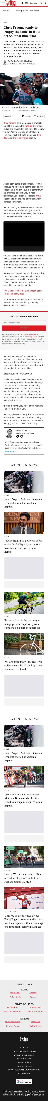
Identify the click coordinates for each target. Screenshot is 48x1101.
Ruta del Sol (30, 126)
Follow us (28, 116)
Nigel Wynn (29, 61)
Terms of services (30, 334)
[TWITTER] (18, 436)
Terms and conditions (24, 1055)
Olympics (33, 997)
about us (24, 1048)
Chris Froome (9, 123)
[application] (24, 234)
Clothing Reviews (35, 1026)
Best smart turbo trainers (12, 1011)
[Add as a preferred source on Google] (24, 1081)
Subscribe (33, 3)
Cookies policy (24, 1062)
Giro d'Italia (33, 993)
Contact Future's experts (24, 1051)
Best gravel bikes (35, 1007)
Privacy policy (24, 1059)
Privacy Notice (32, 337)
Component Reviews (13, 1026)
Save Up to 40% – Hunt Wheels (27, 11)
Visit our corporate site (33, 1092)
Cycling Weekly (17, 61)
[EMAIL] (22, 436)
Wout (38, 196)
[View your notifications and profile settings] (22, 3)
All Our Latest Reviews (12, 1022)
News (5, 22)
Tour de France (21, 138)
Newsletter (40, 116)
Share (9, 116)
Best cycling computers (35, 1011)
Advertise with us (24, 1066)
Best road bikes (12, 1007)
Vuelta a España (15, 997)
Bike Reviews (35, 1022)
